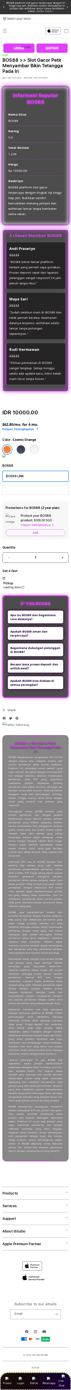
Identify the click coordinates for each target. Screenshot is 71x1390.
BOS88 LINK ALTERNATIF (24, 490)
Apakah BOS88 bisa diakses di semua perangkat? (32, 683)
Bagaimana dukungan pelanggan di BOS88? (35, 650)
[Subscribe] (56, 1314)
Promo (7, 1383)
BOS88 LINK (15, 476)
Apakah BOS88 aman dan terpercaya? (29, 633)
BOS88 (36, 1354)
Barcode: (28, 77)
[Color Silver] (34, 449)
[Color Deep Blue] (21, 449)
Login (20, 1383)
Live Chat (62, 1383)
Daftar (34, 1383)
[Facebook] (5, 719)
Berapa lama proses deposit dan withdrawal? (34, 666)
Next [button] (67, 7)
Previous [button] (4, 7)
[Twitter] (11, 719)
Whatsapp (49, 1383)
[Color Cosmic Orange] (7, 449)
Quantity (8, 547)
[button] (9, 710)
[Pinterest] (18, 719)
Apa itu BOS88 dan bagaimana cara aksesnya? (33, 617)
